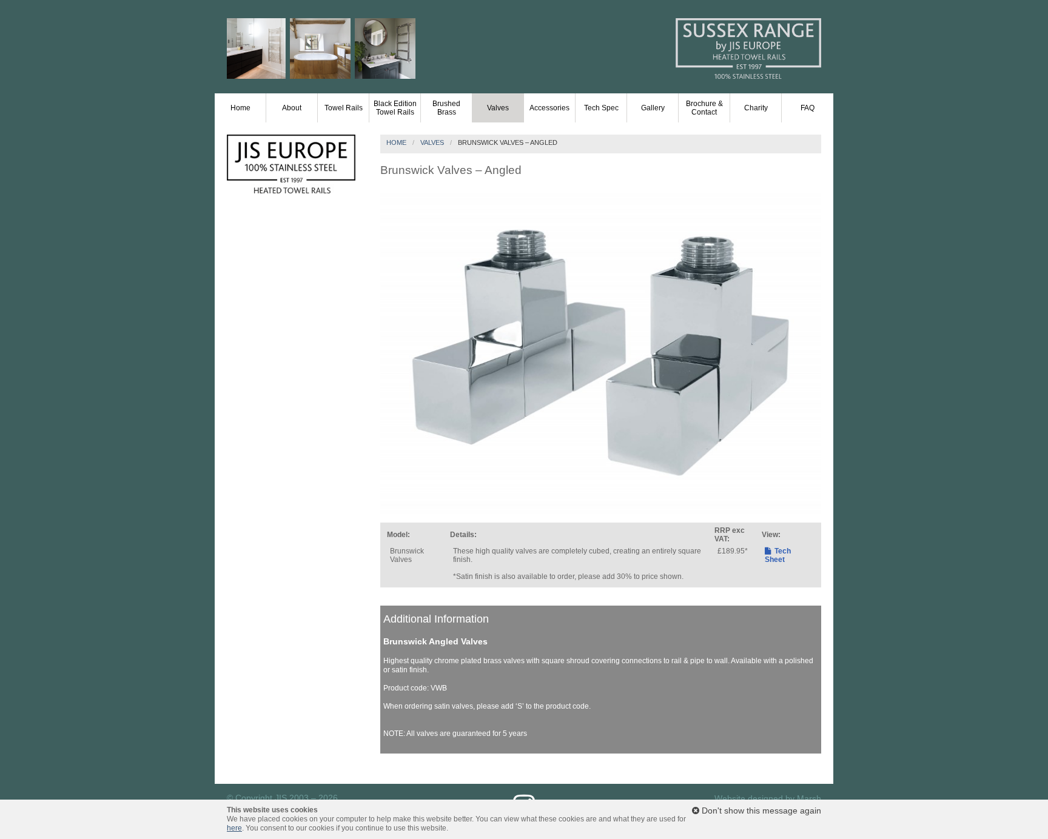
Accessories (549, 108)
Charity (756, 108)
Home (240, 108)
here (234, 828)
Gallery (653, 108)
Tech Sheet (778, 555)
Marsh (809, 798)
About (291, 108)
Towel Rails (343, 108)
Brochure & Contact (704, 107)
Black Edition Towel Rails (395, 107)
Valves (498, 108)
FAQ (808, 108)
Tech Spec (601, 108)
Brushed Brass (446, 107)
